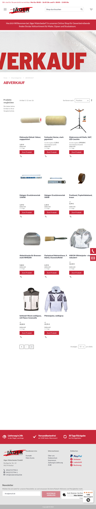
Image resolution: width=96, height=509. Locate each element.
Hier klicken (78, 495)
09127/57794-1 (12, 472)
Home (5, 78)
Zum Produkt (27, 152)
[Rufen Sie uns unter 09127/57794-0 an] (93, 251)
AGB (49, 465)
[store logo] (21, 11)
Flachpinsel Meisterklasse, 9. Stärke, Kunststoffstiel (55, 256)
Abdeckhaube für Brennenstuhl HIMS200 (30, 256)
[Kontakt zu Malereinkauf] (93, 258)
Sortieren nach (68, 100)
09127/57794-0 (12, 470)
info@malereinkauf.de (14, 475)
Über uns (51, 456)
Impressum (52, 460)
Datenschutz (52, 458)
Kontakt (29, 456)
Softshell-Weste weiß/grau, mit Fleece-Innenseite (31, 317)
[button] (21, 156)
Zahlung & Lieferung (55, 463)
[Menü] (92, 491)
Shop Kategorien (16, 78)
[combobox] (64, 9)
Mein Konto (30, 458)
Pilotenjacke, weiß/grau (53, 316)
